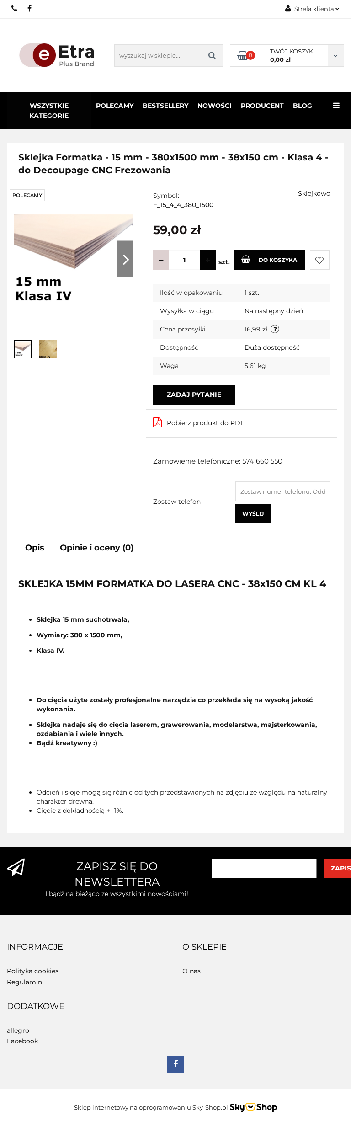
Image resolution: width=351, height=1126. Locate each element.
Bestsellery (165, 105)
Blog (302, 105)
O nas (191, 971)
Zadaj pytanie (194, 394)
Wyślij (253, 513)
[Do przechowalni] (320, 260)
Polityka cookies (32, 971)
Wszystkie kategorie (49, 110)
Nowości (214, 105)
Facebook (22, 1041)
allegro (18, 1030)
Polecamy (114, 105)
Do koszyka (278, 259)
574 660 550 (14, 8)
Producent (262, 105)
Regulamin (24, 982)
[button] (35, 947)
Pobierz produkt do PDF (206, 423)
